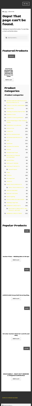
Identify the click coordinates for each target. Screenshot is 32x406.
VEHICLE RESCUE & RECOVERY (15, 199)
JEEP (8, 140)
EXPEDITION (10, 128)
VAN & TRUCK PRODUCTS (14, 184)
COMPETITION (11, 114)
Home (5, 11)
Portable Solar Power (12, 152)
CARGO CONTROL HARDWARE (16, 105)
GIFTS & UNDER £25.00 (13, 134)
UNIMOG (9, 181)
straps (8, 172)
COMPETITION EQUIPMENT (15, 117)
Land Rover (10, 143)
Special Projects (13, 169)
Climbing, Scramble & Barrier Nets (16, 111)
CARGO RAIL (10, 108)
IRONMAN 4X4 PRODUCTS (14, 137)
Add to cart (8, 79)
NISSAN (9, 149)
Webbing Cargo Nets (12, 202)
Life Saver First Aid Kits (13, 146)
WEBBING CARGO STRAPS (14, 213)
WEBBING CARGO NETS (14, 205)
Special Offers (10, 160)
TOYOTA (9, 175)
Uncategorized (11, 178)
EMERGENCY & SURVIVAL (14, 125)
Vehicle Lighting (11, 196)
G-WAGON (10, 131)
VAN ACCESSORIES (12, 190)
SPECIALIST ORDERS (12, 163)
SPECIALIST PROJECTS (13, 166)
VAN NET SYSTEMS (12, 193)
